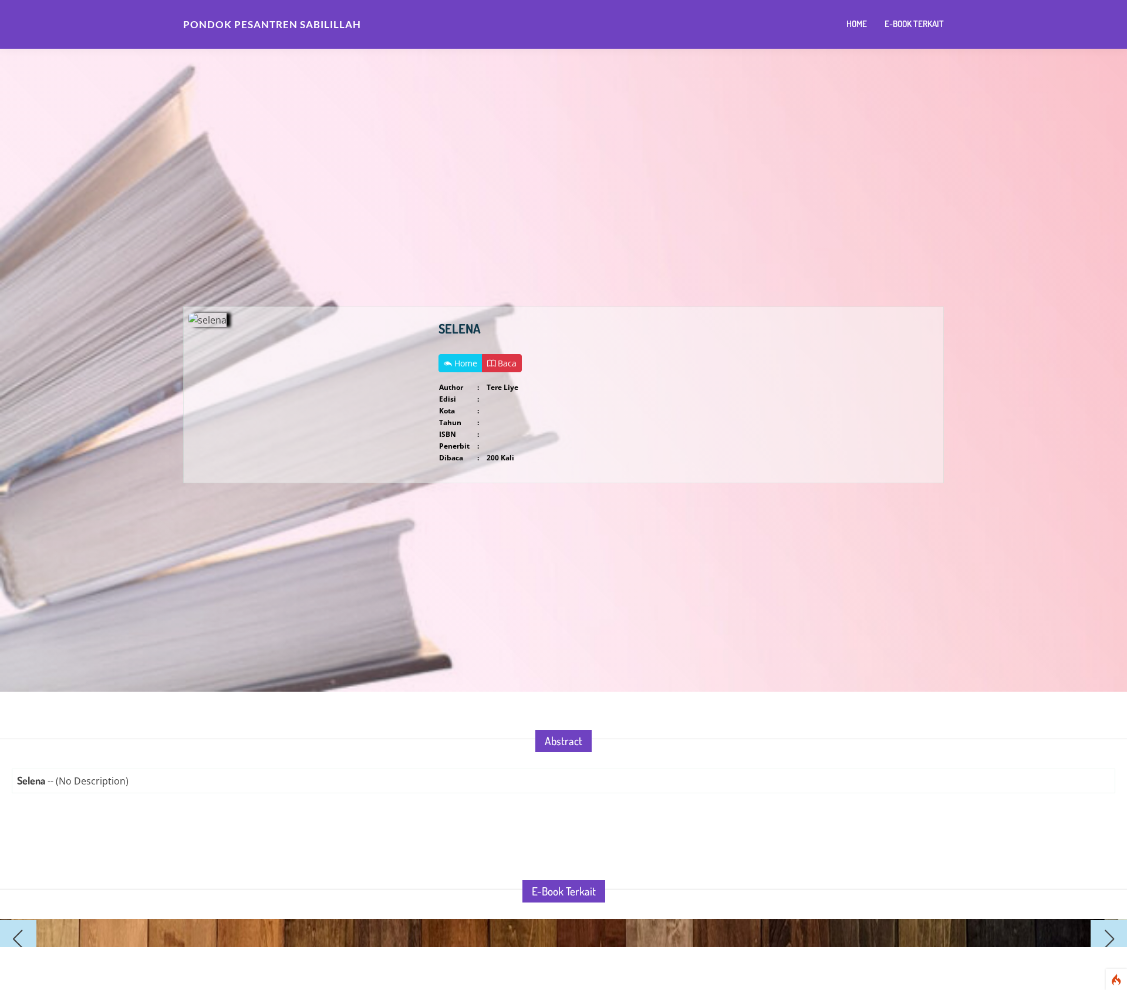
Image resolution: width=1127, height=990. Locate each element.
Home (856, 23)
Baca (506, 363)
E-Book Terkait (914, 23)
